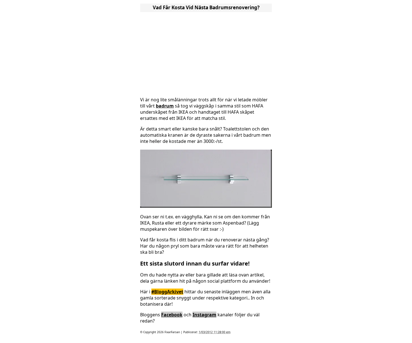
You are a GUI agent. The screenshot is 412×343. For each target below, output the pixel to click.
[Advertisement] (206, 52)
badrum (165, 106)
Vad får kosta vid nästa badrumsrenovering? (206, 7)
